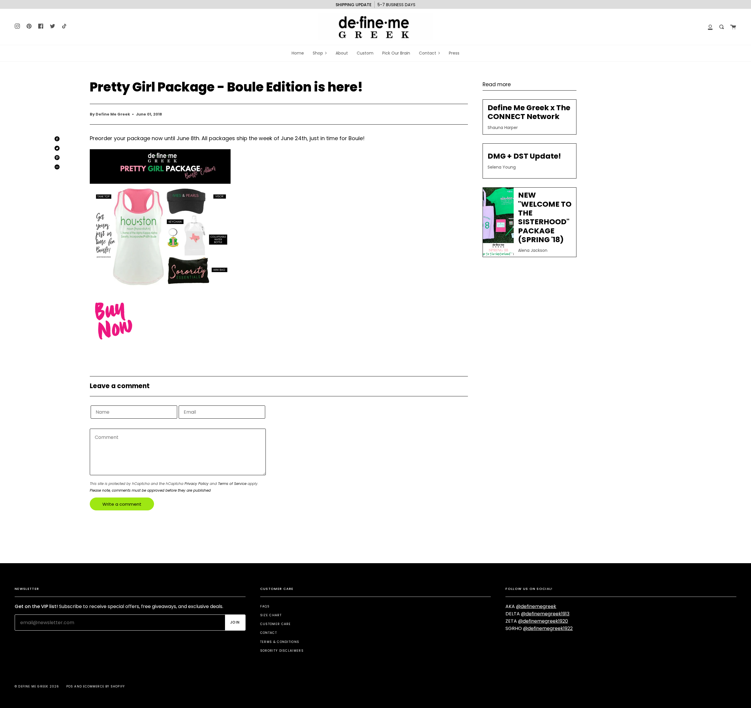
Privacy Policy (197, 483)
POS (69, 686)
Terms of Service (232, 483)
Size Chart (271, 615)
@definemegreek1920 (543, 621)
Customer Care (275, 624)
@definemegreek (536, 606)
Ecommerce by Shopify (104, 686)
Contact (268, 633)
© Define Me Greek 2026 (37, 686)
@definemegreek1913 (545, 613)
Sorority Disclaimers (282, 650)
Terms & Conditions (280, 642)
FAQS (265, 606)
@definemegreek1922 (548, 628)
